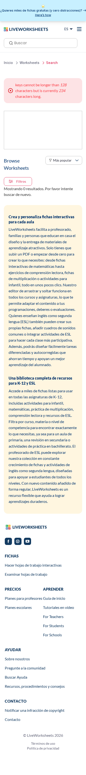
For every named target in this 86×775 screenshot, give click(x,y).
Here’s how (43, 15)
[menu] (79, 29)
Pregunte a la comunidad (25, 668)
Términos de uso (43, 743)
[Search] (9, 42)
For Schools (52, 634)
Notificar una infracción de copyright (34, 710)
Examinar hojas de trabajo (26, 574)
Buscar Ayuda (16, 677)
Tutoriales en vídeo (58, 607)
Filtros (21, 181)
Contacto (12, 719)
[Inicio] (26, 28)
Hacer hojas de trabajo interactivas (33, 565)
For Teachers (53, 616)
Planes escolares (18, 607)
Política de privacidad (43, 748)
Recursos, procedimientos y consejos (35, 686)
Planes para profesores (23, 598)
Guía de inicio (54, 598)
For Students (53, 625)
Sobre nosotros (17, 658)
